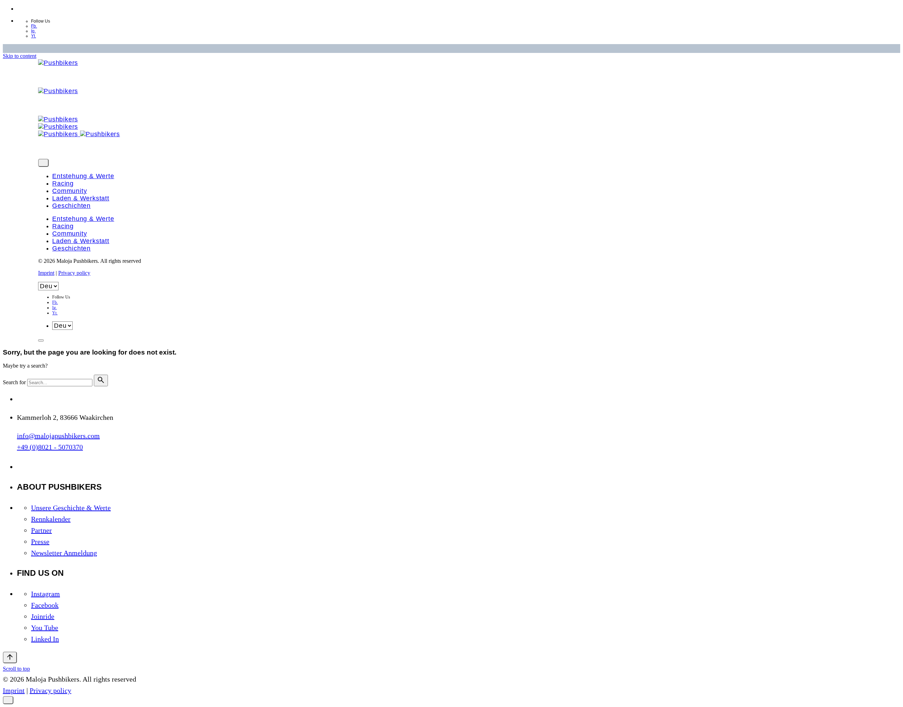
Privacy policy (74, 273)
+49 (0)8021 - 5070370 (50, 447)
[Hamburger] (41, 340)
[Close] (43, 163)
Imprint (46, 273)
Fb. (34, 26)
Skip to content (19, 56)
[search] (101, 380)
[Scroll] (10, 657)
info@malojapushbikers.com (58, 436)
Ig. (33, 31)
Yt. (33, 36)
